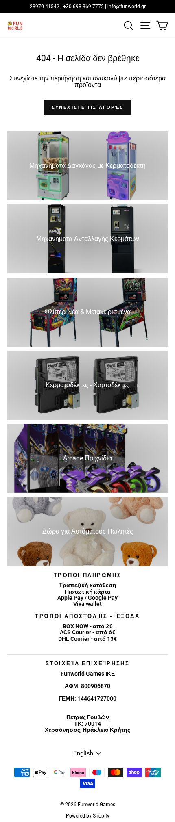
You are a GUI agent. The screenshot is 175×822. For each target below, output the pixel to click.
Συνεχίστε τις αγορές (87, 107)
